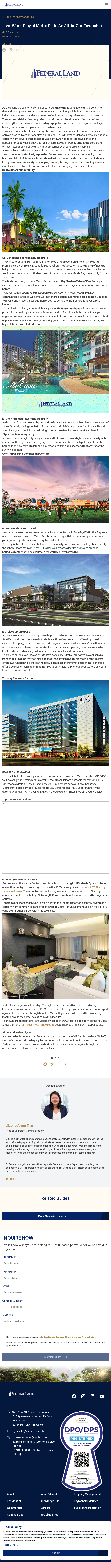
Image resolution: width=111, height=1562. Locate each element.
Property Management (87, 1494)
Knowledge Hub (49, 1501)
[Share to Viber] (11, 50)
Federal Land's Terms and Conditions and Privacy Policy (68, 1337)
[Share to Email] (18, 50)
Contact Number (12, 1300)
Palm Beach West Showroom (37, 1024)
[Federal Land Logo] (21, 1394)
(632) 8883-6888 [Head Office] (30, 1437)
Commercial (14, 1507)
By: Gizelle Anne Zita (13, 36)
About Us (12, 1494)
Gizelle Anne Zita (19, 1126)
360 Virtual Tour (49, 1514)
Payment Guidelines (86, 1501)
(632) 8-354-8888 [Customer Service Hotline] (33, 1443)
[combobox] (6, 1307)
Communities (15, 1514)
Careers (45, 1507)
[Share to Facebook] (4, 50)
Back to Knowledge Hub (20, 16)
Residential (14, 1501)
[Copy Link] (25, 50)
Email (6, 1285)
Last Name (9, 1271)
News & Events (49, 1494)
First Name (9, 1256)
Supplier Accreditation (87, 1507)
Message (8, 1314)
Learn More (9, 1545)
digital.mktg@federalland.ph (28, 1431)
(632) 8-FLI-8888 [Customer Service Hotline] (33, 1452)
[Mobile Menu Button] (106, 4)
